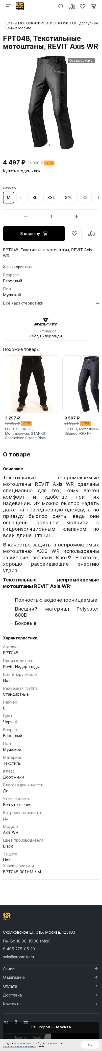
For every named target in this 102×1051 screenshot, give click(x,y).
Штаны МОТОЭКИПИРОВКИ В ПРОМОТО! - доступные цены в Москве (51, 25)
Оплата (10, 986)
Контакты (12, 1003)
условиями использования (19, 1046)
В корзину (30, 233)
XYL (69, 197)
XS (85, 197)
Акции (9, 968)
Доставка (12, 995)
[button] (50, 145)
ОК (90, 1044)
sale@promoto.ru (18, 956)
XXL (51, 197)
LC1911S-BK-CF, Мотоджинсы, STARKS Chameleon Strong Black (26, 433)
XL (34, 197)
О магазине (14, 977)
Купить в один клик (21, 170)
